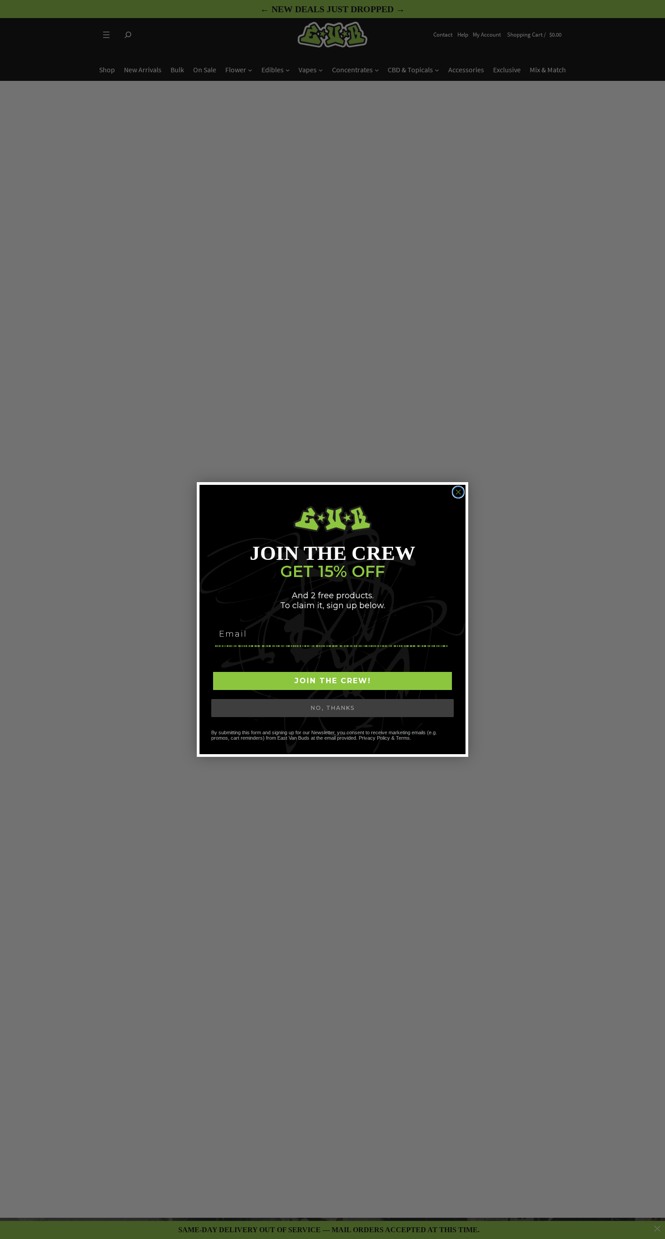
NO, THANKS (333, 707)
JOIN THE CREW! (332, 680)
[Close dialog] (458, 492)
